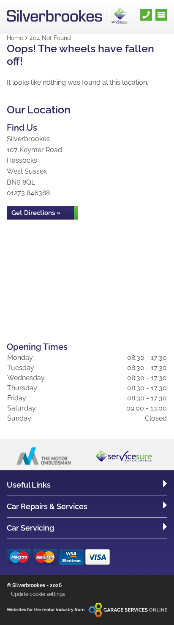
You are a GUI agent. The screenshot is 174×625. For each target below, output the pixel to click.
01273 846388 (28, 193)
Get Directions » (35, 213)
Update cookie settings (38, 594)
